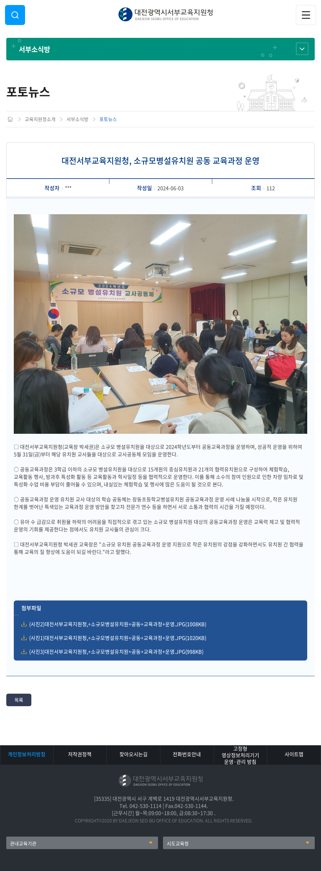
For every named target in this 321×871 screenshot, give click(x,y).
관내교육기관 (23, 843)
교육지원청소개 (40, 119)
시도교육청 (178, 843)
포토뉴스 (108, 119)
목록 (18, 699)
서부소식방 (34, 49)
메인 (10, 119)
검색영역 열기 (15, 15)
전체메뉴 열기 (306, 15)
